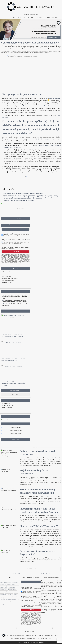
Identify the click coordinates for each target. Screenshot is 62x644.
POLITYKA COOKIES (7, 407)
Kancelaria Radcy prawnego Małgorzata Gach (23, 638)
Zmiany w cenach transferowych (10, 278)
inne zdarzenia (10, 52)
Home (14, 17)
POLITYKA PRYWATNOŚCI (8, 405)
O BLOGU (13, 628)
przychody (2, 596)
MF (8, 589)
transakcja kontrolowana (5, 599)
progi (11, 594)
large (11, 587)
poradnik (16, 592)
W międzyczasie (6, 285)
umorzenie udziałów (35, 52)
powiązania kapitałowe (4, 594)
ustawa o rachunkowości (5, 601)
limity (14, 587)
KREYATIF (41, 642)
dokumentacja (4, 52)
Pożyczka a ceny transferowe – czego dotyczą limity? (19, 200)
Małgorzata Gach (3, 589)
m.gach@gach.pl (4, 260)
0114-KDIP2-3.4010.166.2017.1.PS (38, 139)
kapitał (1, 587)
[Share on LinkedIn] (36, 208)
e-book (13, 584)
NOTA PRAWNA (6, 403)
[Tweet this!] (29, 208)
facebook (55, 17)
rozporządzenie (16, 596)
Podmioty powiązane (7, 276)
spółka (26, 52)
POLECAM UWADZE (7, 282)
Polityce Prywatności (24, 261)
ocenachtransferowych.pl (25, 257)
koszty (5, 587)
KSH (15, 52)
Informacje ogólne (6, 272)
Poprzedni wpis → (46, 573)
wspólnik (42, 52)
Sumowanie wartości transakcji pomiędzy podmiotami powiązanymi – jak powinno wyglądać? (31, 195)
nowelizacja (12, 589)
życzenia (2, 604)
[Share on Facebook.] (26, 208)
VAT (11, 601)
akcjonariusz (57, 51)
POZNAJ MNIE (5, 628)
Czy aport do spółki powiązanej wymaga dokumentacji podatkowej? (23, 193)
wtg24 (3, 300)
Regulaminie (4, 262)
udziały (29, 52)
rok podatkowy (9, 596)
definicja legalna (3, 582)
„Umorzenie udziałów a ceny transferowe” (36, 106)
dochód (9, 582)
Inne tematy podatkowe (8, 280)
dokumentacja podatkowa (5, 584)
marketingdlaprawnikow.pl (31, 642)
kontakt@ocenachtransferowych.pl (22, 259)
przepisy (15, 594)
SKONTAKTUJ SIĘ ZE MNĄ (43, 17)
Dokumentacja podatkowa (8, 274)
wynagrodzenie (47, 52)
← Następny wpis (15, 573)
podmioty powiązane (20, 52)
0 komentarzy (31, 568)
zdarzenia (15, 601)
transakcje (14, 599)
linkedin (48, 17)
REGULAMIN (5, 410)
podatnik (2, 592)
